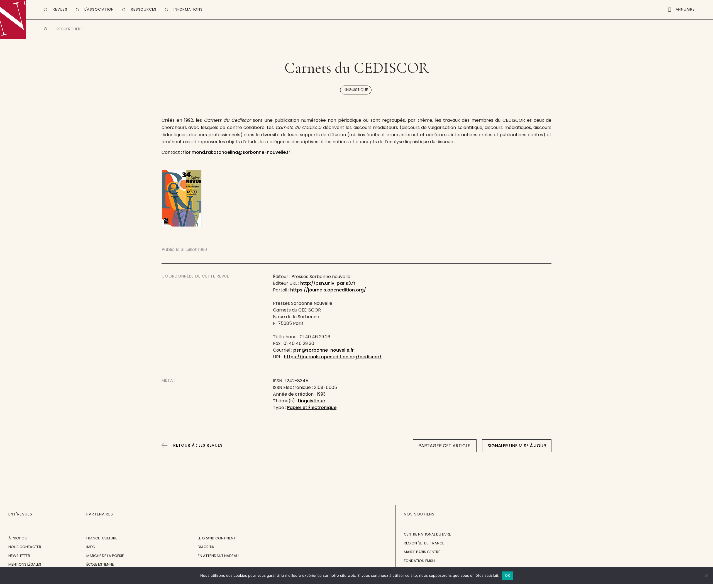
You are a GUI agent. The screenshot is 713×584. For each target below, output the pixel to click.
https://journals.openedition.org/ (328, 290)
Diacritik (206, 546)
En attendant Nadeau (218, 555)
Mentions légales (24, 564)
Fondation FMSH (419, 560)
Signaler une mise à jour (516, 445)
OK (507, 575)
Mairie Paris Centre (422, 551)
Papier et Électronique (311, 407)
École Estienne (100, 564)
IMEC (90, 546)
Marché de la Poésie (105, 555)
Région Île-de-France (424, 543)
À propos (17, 538)
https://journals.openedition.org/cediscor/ (333, 357)
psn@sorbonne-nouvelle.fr (323, 350)
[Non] (706, 575)
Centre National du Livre (427, 534)
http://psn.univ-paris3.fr (327, 283)
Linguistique (356, 90)
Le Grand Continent (216, 538)
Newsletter (19, 555)
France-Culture (101, 538)
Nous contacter (24, 546)
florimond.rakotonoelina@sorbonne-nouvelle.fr (236, 152)
